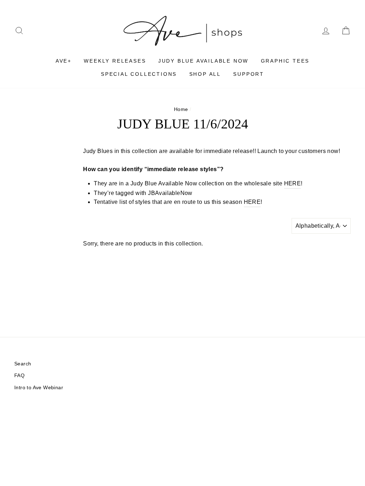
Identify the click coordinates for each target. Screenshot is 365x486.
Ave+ (64, 61)
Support (248, 74)
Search (22, 363)
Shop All (205, 74)
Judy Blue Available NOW (203, 61)
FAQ (19, 375)
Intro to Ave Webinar (38, 387)
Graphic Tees (285, 61)
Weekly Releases (115, 61)
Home (181, 109)
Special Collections (139, 74)
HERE (292, 183)
